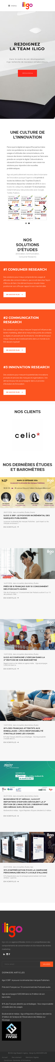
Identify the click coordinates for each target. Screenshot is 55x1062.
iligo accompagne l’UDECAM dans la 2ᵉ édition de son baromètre (24, 658)
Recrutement (17, 1057)
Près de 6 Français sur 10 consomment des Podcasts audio (26, 587)
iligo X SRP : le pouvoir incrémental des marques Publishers (27, 516)
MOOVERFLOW (41, 1053)
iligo (31, 867)
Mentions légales (32, 1057)
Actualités (20, 512)
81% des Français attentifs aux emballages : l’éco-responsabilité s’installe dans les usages (23, 731)
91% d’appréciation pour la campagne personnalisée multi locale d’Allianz (25, 871)
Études (27, 512)
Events (32, 512)
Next (43, 207)
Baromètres (29, 583)
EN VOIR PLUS (10, 527)
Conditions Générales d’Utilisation (17, 1060)
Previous (11, 207)
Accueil (5, 1057)
